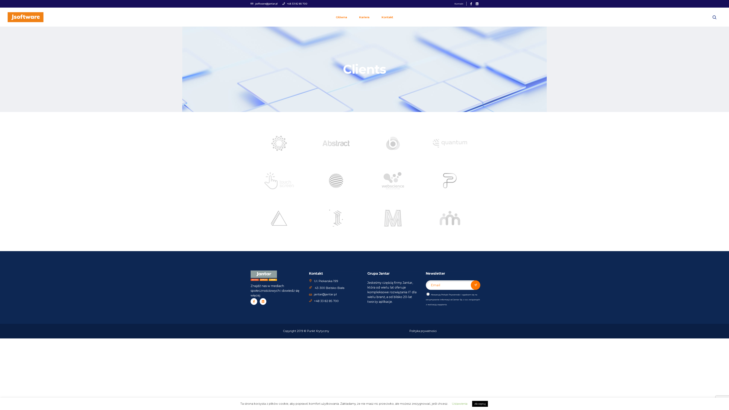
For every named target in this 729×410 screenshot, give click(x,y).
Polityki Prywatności (450, 294)
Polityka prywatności (423, 331)
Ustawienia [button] (459, 403)
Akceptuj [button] (480, 403)
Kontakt (458, 3)
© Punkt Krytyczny (316, 331)
